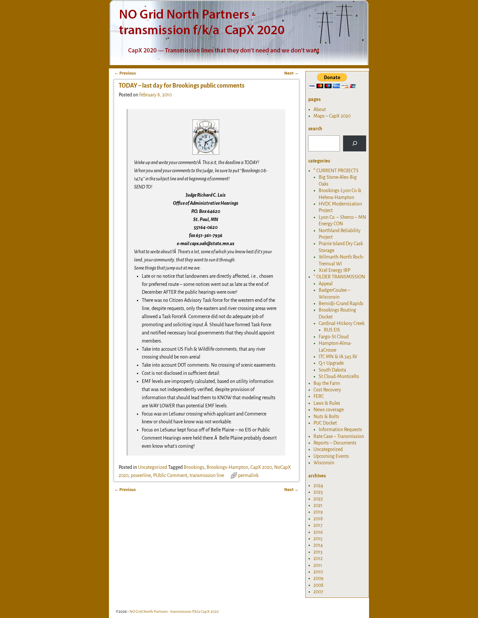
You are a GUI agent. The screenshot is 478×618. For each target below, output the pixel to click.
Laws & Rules (326, 403)
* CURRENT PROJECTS (336, 170)
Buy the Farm (326, 383)
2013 (318, 552)
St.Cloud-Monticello (339, 376)
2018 (318, 518)
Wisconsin (323, 462)
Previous (125, 73)
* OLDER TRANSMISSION (339, 276)
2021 (318, 505)
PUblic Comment (170, 475)
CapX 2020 (261, 467)
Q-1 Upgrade (331, 363)
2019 (318, 511)
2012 (318, 558)
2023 (318, 492)
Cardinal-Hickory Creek (342, 323)
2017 (318, 525)
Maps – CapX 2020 (332, 116)
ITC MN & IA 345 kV (338, 356)
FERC (318, 396)
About (319, 109)
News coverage (328, 409)
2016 (318, 532)
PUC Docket (325, 423)
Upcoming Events (331, 456)
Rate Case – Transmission (338, 436)
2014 (318, 545)
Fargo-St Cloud (334, 336)
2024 (318, 485)
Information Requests (340, 429)
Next (291, 73)
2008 (318, 585)
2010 (318, 571)
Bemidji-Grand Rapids (341, 303)
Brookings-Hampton (227, 467)
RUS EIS (332, 329)
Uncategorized (152, 467)
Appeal (326, 283)
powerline (141, 475)
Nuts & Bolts (326, 416)
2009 (318, 578)
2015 (318, 538)
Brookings (194, 467)
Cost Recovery (327, 389)
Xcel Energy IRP (334, 270)
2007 (318, 591)
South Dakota (332, 369)
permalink (248, 475)
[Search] (354, 143)
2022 (318, 498)
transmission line (207, 475)
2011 (317, 565)
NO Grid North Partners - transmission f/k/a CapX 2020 (174, 612)
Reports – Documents (334, 442)
